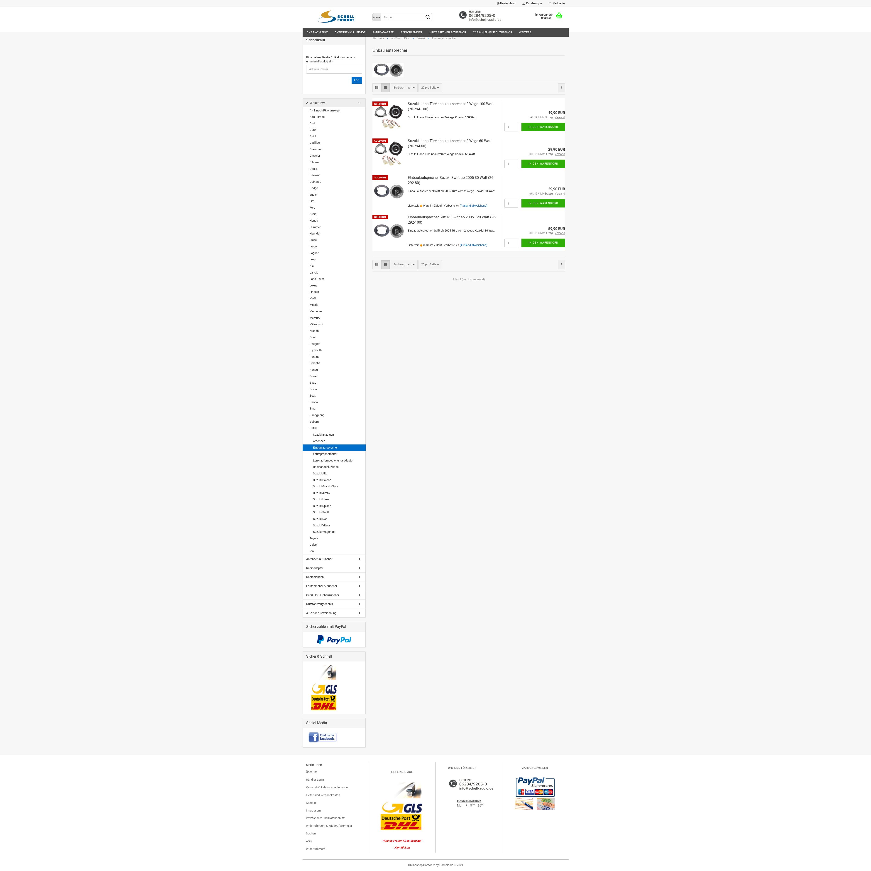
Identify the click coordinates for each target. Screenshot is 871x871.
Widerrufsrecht (315, 849)
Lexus (313, 285)
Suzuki (314, 428)
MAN (313, 298)
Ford (312, 207)
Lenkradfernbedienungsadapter (333, 460)
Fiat (312, 201)
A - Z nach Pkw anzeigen (325, 110)
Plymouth (316, 350)
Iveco (313, 246)
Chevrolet (316, 149)
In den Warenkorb (543, 126)
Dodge (314, 188)
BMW (313, 129)
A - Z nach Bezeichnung (321, 613)
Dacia (313, 168)
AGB (309, 841)
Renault (314, 369)
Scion (313, 389)
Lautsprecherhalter (325, 454)
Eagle (313, 194)
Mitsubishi (316, 324)
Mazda (314, 304)
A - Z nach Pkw (317, 32)
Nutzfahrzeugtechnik (319, 604)
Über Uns (312, 772)
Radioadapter (383, 32)
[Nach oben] (858, 864)
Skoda (314, 402)
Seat (313, 395)
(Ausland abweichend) (473, 205)
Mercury (315, 318)
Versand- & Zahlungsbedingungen (327, 787)
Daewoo (315, 175)
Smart (313, 408)
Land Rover (317, 279)
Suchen (311, 833)
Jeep (313, 259)
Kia (312, 266)
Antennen (319, 441)
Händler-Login (315, 779)
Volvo (313, 544)
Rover (313, 376)
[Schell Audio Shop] (336, 16)
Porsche (315, 363)
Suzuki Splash (322, 506)
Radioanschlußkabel (326, 467)
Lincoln (314, 292)
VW (312, 551)
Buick (313, 136)
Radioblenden (411, 32)
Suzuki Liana (321, 499)
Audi (312, 123)
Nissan (314, 331)
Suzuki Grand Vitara (325, 486)
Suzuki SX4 (320, 519)
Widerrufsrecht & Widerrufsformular (329, 825)
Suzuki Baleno (322, 480)
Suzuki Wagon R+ (324, 531)
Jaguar (314, 253)
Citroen (314, 162)
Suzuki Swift (321, 512)
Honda (314, 220)
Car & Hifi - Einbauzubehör (492, 32)
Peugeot (315, 343)
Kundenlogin (533, 3)
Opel (313, 337)
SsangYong (317, 415)
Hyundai (315, 233)
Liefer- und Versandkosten (323, 795)
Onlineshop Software (421, 865)
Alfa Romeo (317, 116)
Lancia (314, 272)
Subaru (314, 421)
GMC (313, 214)
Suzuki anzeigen (323, 434)
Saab (313, 382)
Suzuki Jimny (321, 493)
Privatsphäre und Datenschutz (325, 818)
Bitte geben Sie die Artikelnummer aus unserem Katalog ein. (330, 59)
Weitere (525, 32)
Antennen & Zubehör (350, 32)
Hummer (315, 227)
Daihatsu (315, 181)
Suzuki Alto (320, 473)
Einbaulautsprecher (325, 447)
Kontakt (311, 802)
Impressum (313, 810)
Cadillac (315, 142)
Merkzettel (558, 3)
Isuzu (313, 240)
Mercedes (316, 311)
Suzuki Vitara (321, 525)
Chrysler (315, 155)
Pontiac (314, 356)
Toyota (314, 538)
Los (357, 80)
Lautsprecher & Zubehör (447, 32)
